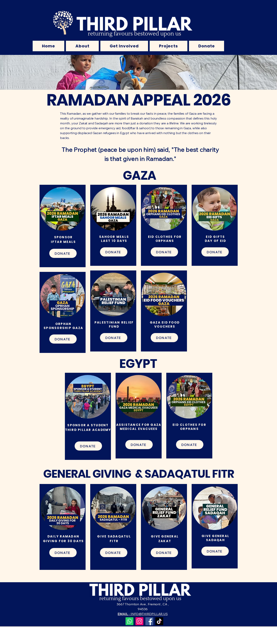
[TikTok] (159, 621)
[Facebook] (149, 621)
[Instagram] (139, 621)
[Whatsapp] (129, 621)
